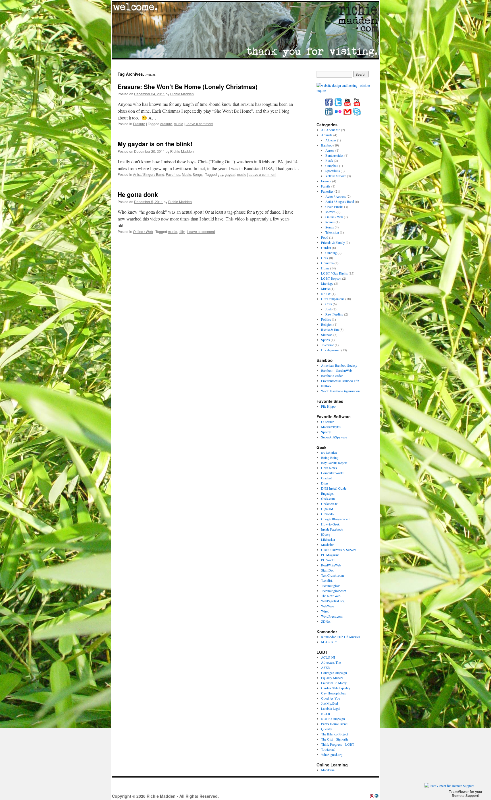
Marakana (327, 770)
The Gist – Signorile (334, 739)
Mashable (327, 544)
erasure (166, 123)
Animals (326, 135)
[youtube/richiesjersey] (347, 105)
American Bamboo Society (339, 365)
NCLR (325, 713)
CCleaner (327, 421)
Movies (330, 211)
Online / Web (143, 231)
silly (182, 231)
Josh (328, 309)
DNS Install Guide (333, 488)
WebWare (327, 606)
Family (325, 186)
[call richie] (357, 114)
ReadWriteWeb (331, 565)
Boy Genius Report (334, 462)
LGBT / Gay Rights (334, 273)
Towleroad (328, 749)
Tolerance (327, 345)
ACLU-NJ (328, 657)
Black (329, 160)
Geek (324, 257)
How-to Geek (330, 524)
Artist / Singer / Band (148, 174)
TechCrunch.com (332, 575)
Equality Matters (332, 677)
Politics (326, 319)
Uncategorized (330, 350)
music (178, 123)
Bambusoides (334, 155)
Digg (324, 483)
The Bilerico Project (334, 734)
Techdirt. (327, 580)
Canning (331, 252)
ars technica (329, 452)
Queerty (326, 729)
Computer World (332, 473)
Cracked (326, 478)
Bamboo (326, 145)
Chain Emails (334, 206)
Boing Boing (329, 457)
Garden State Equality (335, 688)
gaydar (230, 174)
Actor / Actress (335, 196)
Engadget (327, 493)
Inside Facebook (332, 529)
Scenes (330, 222)
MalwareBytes (331, 426)
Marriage (327, 283)
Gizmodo (327, 514)
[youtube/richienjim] (357, 105)
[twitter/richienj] (338, 105)
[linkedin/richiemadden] (328, 114)
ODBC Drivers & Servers (338, 549)
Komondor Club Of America (340, 636)
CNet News (329, 467)
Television (332, 232)
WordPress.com (331, 616)
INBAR (326, 385)
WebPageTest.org (332, 601)
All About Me (330, 129)
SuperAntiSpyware (334, 437)
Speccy (326, 432)
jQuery (325, 534)
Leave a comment (199, 123)
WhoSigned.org (331, 754)
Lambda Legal (330, 708)
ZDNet (325, 621)
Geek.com (328, 498)
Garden (326, 247)
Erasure (139, 123)
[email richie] (347, 114)
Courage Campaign (334, 672)
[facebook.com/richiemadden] (328, 105)
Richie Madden (182, 93)
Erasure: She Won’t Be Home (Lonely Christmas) (187, 86)
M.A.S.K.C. (329, 642)
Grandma (327, 263)
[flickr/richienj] (338, 114)
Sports (325, 339)
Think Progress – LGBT (337, 744)
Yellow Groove (335, 176)
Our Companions (332, 298)
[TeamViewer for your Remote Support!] (449, 785)
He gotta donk (138, 194)
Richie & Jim (330, 329)
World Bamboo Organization (340, 391)
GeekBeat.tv (329, 503)
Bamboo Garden (332, 375)
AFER (325, 667)
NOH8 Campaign (333, 718)
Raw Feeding (334, 314)
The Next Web (330, 595)
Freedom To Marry (334, 683)
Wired (325, 611)
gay (220, 174)
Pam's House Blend (334, 723)
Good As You (330, 698)
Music (186, 174)
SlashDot (327, 570)
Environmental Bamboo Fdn (340, 380)
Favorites (173, 174)
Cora (328, 304)
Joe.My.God (329, 703)
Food (324, 237)
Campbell (331, 165)
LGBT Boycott (331, 278)
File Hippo (328, 406)
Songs (198, 174)
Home (325, 268)
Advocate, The (331, 662)
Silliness (326, 334)
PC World (327, 560)
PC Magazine (330, 554)
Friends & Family (333, 242)
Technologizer (330, 585)
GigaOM (327, 508)
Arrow (329, 150)
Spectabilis (332, 170)
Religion (326, 324)
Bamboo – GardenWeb (336, 370)
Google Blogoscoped (335, 519)
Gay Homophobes (333, 693)
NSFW (326, 293)
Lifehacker (328, 539)
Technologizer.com (333, 590)
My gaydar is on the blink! (155, 143)
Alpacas (330, 140)
